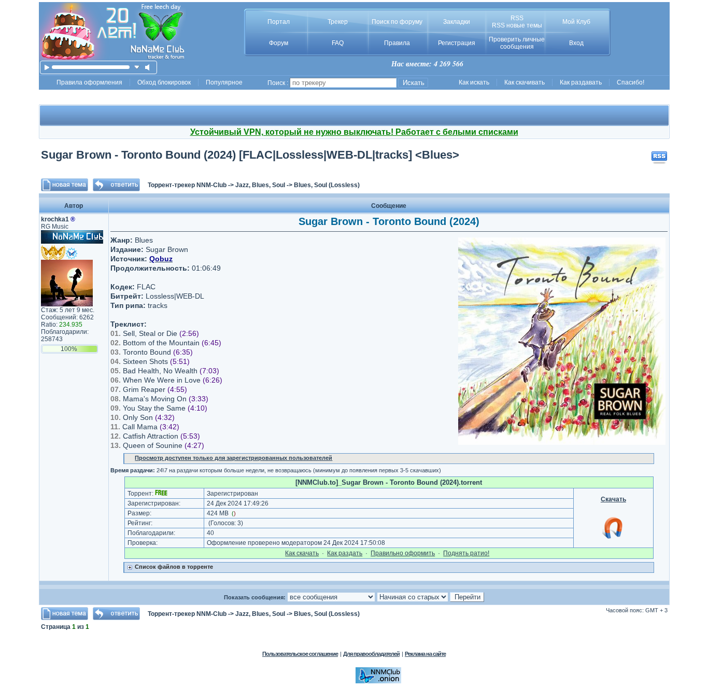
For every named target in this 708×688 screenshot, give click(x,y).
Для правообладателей (371, 654)
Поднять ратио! (466, 553)
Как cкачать (302, 553)
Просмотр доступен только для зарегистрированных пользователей (233, 458)
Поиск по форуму (397, 21)
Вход (576, 43)
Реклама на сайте (425, 654)
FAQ (338, 43)
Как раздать (344, 553)
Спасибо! (630, 82)
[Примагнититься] (613, 538)
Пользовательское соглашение (300, 654)
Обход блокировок (164, 82)
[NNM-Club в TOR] (378, 681)
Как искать (474, 82)
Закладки (456, 21)
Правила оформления (89, 82)
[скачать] (137, 67)
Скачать (613, 499)
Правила (397, 43)
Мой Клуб (576, 21)
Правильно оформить (403, 553)
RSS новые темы (517, 25)
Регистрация (456, 43)
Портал (278, 21)
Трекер (338, 21)
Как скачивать (524, 82)
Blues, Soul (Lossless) (327, 185)
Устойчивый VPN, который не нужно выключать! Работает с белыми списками (354, 132)
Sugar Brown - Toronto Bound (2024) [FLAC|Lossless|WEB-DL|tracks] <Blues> (250, 154)
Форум (278, 43)
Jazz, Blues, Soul (260, 185)
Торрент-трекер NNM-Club (187, 185)
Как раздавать (581, 82)
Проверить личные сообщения (517, 43)
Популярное (224, 82)
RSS (517, 18)
